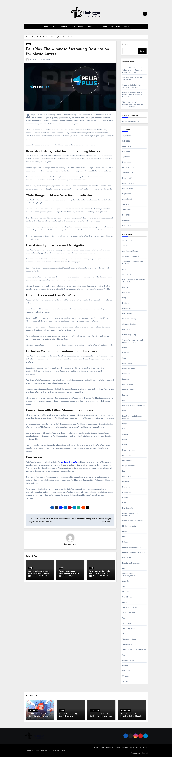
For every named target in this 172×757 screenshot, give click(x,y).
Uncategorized (128, 660)
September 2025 (128, 194)
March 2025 (126, 225)
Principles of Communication (133, 547)
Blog (28, 44)
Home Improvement (129, 450)
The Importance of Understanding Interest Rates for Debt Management (133, 104)
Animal (125, 246)
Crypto (72, 26)
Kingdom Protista (129, 466)
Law (124, 471)
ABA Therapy (127, 241)
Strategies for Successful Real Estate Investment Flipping (99, 573)
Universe (125, 666)
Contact (126, 26)
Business (64, 26)
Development (127, 363)
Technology (115, 26)
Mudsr (33, 576)
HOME (45, 26)
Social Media (127, 597)
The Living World (128, 629)
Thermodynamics (129, 644)
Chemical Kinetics (129, 324)
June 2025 (126, 210)
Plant (124, 537)
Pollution (125, 542)
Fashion (125, 395)
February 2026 (128, 167)
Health (105, 26)
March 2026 (126, 162)
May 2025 (126, 215)
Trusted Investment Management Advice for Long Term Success (69, 573)
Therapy (125, 634)
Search (125, 44)
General (125, 434)
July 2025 (126, 204)
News (89, 26)
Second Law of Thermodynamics (129, 575)
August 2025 (127, 199)
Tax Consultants (128, 613)
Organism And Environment (133, 521)
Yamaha (125, 681)
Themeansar (60, 750)
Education (126, 379)
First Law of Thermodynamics (133, 405)
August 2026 (127, 136)
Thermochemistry (129, 639)
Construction (127, 347)
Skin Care (126, 592)
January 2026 (127, 173)
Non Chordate (127, 508)
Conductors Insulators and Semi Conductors (132, 341)
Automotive (126, 274)
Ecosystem (126, 374)
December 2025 (128, 178)
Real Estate (126, 558)
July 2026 (126, 141)
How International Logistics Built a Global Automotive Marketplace (132, 95)
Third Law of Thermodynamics (134, 650)
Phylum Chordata (129, 526)
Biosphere (126, 292)
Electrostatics (127, 384)
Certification (127, 314)
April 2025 (126, 220)
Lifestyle (125, 482)
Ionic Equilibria (127, 460)
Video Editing (127, 671)
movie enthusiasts (69, 462)
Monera (125, 497)
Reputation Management (131, 563)
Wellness (125, 676)
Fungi (124, 424)
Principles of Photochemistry (133, 552)
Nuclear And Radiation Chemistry (131, 514)
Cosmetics (126, 353)
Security (125, 581)
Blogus (51, 750)
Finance (81, 26)
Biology (125, 287)
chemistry (126, 329)
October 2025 (127, 188)
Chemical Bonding (129, 319)
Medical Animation (129, 492)
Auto (124, 269)
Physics (125, 531)
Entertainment (128, 390)
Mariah (34, 59)
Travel (124, 655)
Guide (124, 439)
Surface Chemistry (129, 607)
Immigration (127, 455)
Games (125, 429)
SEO (123, 586)
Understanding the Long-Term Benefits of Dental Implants (39, 573)
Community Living (129, 335)
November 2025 (128, 183)
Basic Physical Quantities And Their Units (133, 281)
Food (124, 411)
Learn (54, 26)
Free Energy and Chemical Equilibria (132, 417)
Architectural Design (130, 251)
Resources (126, 568)
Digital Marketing (128, 369)
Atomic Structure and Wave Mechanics (133, 263)
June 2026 (126, 146)
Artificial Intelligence (130, 256)
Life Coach (126, 476)
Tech (124, 618)
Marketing (126, 487)
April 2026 (126, 157)
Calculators (126, 308)
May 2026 (126, 152)
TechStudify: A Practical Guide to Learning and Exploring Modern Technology (134, 70)
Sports (97, 26)
